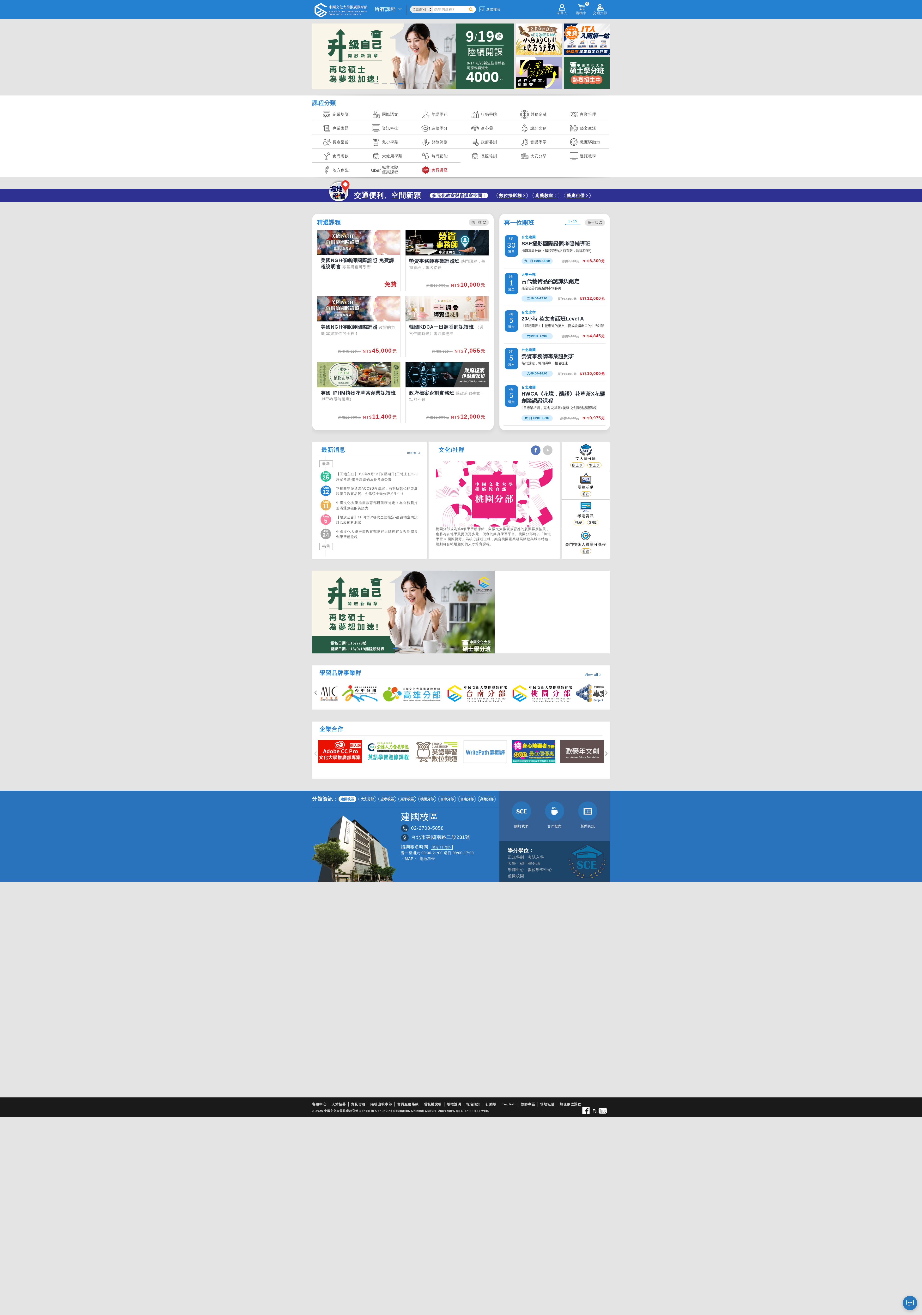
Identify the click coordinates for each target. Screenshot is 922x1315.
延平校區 (407, 799)
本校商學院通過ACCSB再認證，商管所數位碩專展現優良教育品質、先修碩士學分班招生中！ (377, 490)
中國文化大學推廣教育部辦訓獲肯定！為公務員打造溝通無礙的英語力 (377, 505)
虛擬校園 (516, 876)
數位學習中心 (540, 870)
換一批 (477, 222)
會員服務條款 (408, 1104)
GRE (593, 522)
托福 (578, 522)
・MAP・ (409, 859)
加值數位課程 (570, 1104)
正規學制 (516, 857)
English (509, 1104)
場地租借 (427, 859)
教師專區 (528, 1104)
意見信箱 (358, 1104)
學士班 (594, 465)
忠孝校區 (387, 799)
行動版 (491, 1104)
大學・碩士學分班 (524, 863)
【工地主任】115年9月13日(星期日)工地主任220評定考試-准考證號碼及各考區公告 (377, 476)
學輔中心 (516, 870)
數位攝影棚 (511, 195)
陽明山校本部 (381, 1104)
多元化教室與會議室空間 (458, 195)
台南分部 (467, 799)
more (413, 453)
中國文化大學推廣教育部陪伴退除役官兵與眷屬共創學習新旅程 (377, 534)
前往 (585, 494)
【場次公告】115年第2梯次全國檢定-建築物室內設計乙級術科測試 (377, 519)
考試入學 (536, 857)
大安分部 (367, 799)
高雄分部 (487, 799)
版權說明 (454, 1104)
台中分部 (447, 799)
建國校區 (347, 799)
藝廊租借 (576, 195)
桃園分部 (427, 799)
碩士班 (577, 465)
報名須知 (473, 1104)
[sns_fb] (535, 450)
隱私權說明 (433, 1104)
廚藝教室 (545, 195)
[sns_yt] (547, 450)
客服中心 (319, 1104)
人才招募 (339, 1104)
